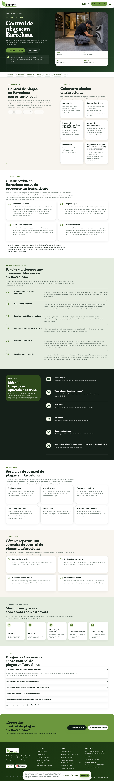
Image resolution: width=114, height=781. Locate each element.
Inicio (7, 13)
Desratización (39, 112)
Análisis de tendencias (99, 727)
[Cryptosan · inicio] (9, 4)
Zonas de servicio (66, 766)
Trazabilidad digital (67, 760)
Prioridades (30, 74)
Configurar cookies (102, 777)
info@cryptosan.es (91, 762)
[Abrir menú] (110, 4)
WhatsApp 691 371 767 (92, 759)
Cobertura (10, 74)
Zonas (13, 13)
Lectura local (20, 74)
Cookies (93, 777)
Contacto (18, 112)
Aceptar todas (84, 775)
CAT (87, 4)
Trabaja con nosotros (67, 768)
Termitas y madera (43, 757)
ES (84, 4)
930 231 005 (33, 50)
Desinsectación (28, 112)
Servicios (47, 74)
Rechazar (67, 775)
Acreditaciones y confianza (69, 754)
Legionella (40, 763)
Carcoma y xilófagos (43, 760)
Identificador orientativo (44, 766)
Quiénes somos (66, 751)
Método (39, 74)
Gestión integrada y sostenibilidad (71, 763)
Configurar (75, 775)
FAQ (65, 74)
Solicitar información (99, 4)
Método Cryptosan (66, 757)
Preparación (57, 74)
